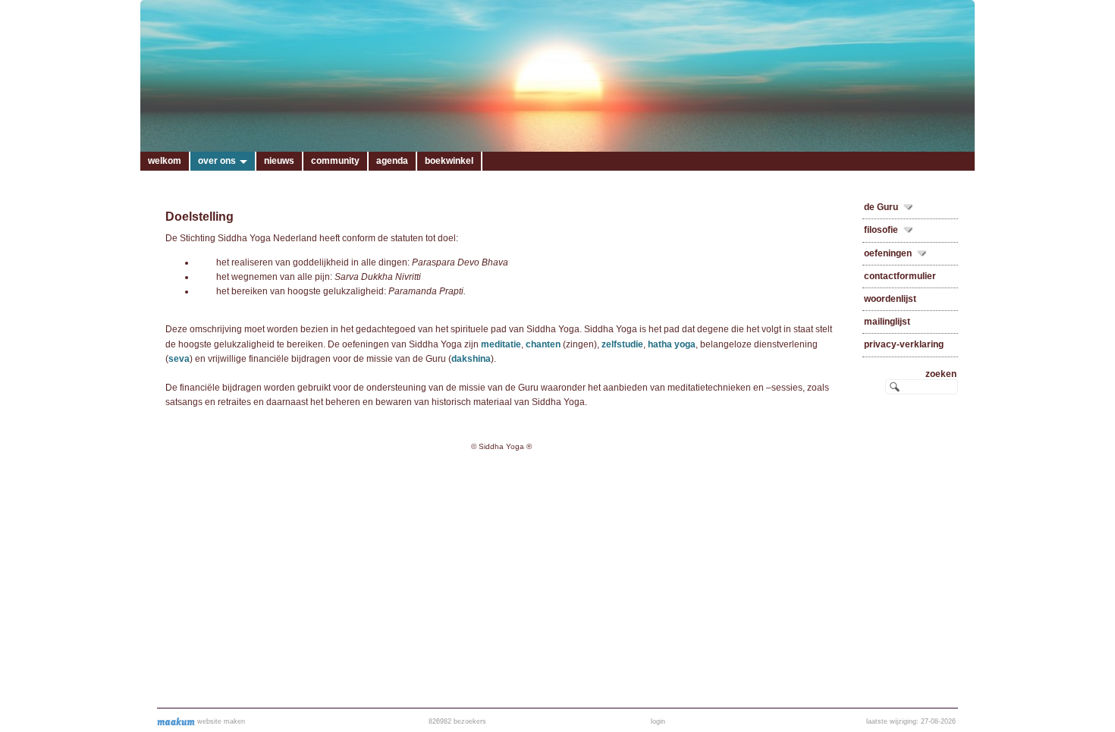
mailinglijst (887, 321)
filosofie (881, 230)
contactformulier (900, 276)
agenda (392, 161)
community (335, 161)
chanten (543, 344)
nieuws (279, 161)
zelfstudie (622, 344)
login (658, 721)
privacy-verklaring (904, 344)
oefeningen (888, 253)
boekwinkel (449, 161)
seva (179, 358)
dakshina (471, 358)
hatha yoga (672, 344)
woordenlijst (890, 299)
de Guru (881, 207)
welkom (164, 161)
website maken (220, 721)
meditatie (501, 344)
